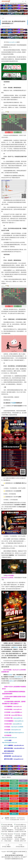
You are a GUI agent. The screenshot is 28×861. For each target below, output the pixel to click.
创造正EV (14, 806)
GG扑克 (6, 740)
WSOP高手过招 (4, 800)
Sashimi (10, 674)
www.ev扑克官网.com (16, 712)
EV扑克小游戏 (7, 732)
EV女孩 (14, 783)
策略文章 (7, 3)
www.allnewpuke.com (7, 753)
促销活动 (5, 803)
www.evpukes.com (16, 729)
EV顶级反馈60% (14, 790)
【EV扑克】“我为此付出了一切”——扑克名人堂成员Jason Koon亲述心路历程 (7, 841)
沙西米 (4, 811)
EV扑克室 (23, 785)
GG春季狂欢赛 (5, 795)
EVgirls (23, 780)
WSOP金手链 (14, 798)
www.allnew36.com (19, 745)
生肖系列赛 (14, 811)
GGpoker (5, 793)
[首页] (26, 851)
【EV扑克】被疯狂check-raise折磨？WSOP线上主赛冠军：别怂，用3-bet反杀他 (20, 831)
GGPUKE (14, 793)
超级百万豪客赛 (23, 813)
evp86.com (11, 680)
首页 (3, 3)
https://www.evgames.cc (17, 732)
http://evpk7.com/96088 (7, 577)
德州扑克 (15, 647)
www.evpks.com (17, 706)
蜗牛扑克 (6, 745)
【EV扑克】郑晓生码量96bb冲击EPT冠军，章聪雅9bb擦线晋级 (7, 831)
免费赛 (23, 803)
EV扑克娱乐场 (14, 785)
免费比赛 (14, 803)
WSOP (23, 795)
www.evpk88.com (18, 721)
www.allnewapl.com (17, 756)
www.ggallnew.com (18, 759)
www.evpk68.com (17, 723)
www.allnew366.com (19, 748)
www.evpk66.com (17, 718)
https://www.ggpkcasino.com (9, 742)
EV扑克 (4, 785)
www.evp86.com (13, 42)
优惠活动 (23, 800)
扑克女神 (14, 808)
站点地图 (19, 851)
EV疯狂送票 (14, 788)
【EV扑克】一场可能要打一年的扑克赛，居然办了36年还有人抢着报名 (20, 841)
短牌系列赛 (4, 813)
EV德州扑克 (23, 783)
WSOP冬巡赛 (5, 798)
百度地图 (23, 851)
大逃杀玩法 (23, 806)
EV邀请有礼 (4, 790)
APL (5, 780)
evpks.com (4, 783)
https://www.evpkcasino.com (9, 737)
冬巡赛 (4, 806)
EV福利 (23, 788)
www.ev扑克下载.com (16, 715)
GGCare (23, 790)
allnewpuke (14, 819)
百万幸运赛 (23, 811)
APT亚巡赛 (13, 402)
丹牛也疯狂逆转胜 (14, 800)
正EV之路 (23, 808)
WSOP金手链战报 (23, 798)
